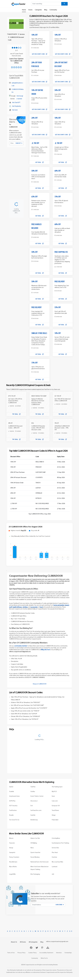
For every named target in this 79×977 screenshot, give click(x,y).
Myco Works (13, 866)
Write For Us (44, 958)
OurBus (32, 791)
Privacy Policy (21, 952)
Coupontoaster (12, 34)
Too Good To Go (14, 820)
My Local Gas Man (57, 862)
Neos (32, 848)
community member (20, 646)
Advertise (59, 952)
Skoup (11, 848)
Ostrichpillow (56, 838)
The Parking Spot (57, 787)
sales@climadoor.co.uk (17, 84)
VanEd (11, 787)
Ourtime (54, 857)
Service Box (55, 848)
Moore (11, 838)
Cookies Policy (32, 952)
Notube (55, 964)
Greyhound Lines (14, 796)
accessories (34, 607)
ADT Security (13, 805)
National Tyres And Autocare (39, 862)
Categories (38, 10)
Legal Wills (12, 874)
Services (22, 34)
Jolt (53, 874)
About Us (14, 942)
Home (24, 10)
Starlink (11, 791)
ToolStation (13, 810)
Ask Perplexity (16, 106)
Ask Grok (15, 110)
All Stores (23, 942)
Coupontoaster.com (31, 964)
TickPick (32, 787)
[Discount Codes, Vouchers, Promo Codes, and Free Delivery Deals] (18, 4)
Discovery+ (34, 801)
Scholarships (68, 952)
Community (53, 10)
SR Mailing (33, 843)
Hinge (53, 815)
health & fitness (17, 607)
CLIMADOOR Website (18, 91)
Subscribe (59, 904)
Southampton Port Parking (60, 843)
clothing (25, 607)
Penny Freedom (14, 857)
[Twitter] (37, 948)
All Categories (33, 942)
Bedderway (34, 820)
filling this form (45, 649)
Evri (31, 805)
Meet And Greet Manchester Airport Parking (39, 868)
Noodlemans (13, 862)
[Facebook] (31, 948)
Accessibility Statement (46, 952)
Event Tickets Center (36, 796)
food (41, 607)
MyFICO (54, 791)
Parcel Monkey (35, 857)
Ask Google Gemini (20, 97)
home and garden (59, 605)
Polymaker (55, 820)
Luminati (54, 866)
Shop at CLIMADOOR (39, 684)
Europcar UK (56, 805)
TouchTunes (55, 810)
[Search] (64, 4)
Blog (45, 10)
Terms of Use (11, 952)
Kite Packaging (35, 874)
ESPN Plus (12, 801)
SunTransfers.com (35, 810)
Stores (30, 10)
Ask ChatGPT (16, 102)
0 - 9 (70, 931)
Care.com (55, 801)
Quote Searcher (35, 852)
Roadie (11, 815)
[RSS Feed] (47, 948)
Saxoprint (12, 852)
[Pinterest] (42, 948)
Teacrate (12, 843)
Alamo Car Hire (35, 838)
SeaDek (32, 815)
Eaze (53, 796)
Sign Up (18, 143)
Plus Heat (55, 852)
